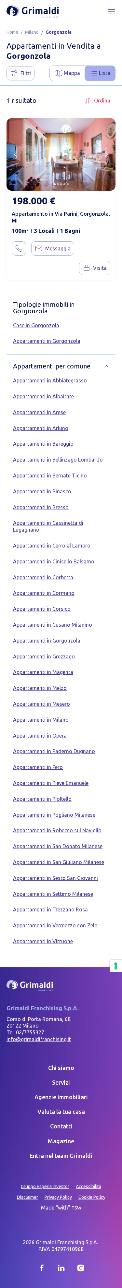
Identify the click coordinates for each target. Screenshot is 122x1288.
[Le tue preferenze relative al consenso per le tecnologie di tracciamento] (116, 966)
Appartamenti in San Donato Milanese (57, 846)
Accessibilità (88, 1186)
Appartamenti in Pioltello (42, 799)
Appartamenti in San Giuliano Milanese (58, 862)
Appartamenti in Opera (40, 736)
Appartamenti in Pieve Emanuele (50, 783)
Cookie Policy (91, 1197)
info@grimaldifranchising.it (39, 1039)
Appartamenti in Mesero (41, 704)
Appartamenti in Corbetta (43, 577)
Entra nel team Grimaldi (61, 1155)
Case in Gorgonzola (36, 325)
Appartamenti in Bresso (41, 507)
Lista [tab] (104, 73)
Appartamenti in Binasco (42, 491)
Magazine (61, 1141)
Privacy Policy (58, 1197)
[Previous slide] (16, 154)
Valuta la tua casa (61, 1111)
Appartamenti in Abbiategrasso (50, 380)
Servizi (61, 1082)
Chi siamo (61, 1068)
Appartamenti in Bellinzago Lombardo (58, 460)
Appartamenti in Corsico (42, 609)
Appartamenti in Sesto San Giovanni (55, 878)
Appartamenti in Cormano (44, 593)
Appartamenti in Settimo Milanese (53, 894)
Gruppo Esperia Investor (45, 1186)
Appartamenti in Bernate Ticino (50, 475)
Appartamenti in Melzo (40, 688)
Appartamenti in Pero (38, 767)
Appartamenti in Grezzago (44, 656)
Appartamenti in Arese (39, 412)
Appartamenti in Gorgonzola (46, 341)
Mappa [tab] (72, 73)
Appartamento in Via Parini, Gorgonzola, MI (61, 217)
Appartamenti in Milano (41, 720)
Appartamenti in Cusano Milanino (52, 625)
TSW (76, 1207)
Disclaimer (27, 1197)
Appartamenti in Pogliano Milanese (54, 815)
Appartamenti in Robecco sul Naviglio (57, 830)
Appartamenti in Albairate (43, 396)
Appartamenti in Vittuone (43, 941)
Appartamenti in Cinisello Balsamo (53, 561)
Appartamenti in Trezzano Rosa (50, 909)
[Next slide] (106, 154)
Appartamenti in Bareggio (43, 444)
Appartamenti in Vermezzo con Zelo (55, 925)
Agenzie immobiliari (61, 1097)
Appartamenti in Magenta (43, 672)
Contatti (61, 1126)
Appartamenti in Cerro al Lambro (51, 545)
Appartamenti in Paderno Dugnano (54, 751)
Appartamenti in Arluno (40, 428)
